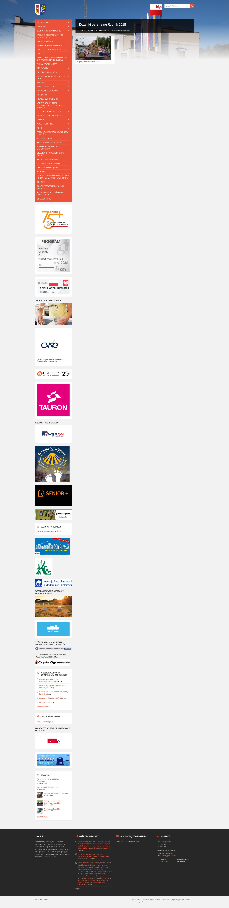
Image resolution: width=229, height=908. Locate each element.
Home (81, 30)
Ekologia (41, 82)
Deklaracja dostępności (48, 167)
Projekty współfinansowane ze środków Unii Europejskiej (52, 58)
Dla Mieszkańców (45, 41)
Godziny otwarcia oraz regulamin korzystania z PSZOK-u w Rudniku (53, 176)
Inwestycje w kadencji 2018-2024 (52, 49)
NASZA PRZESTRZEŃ (45, 124)
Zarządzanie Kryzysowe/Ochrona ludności (52, 133)
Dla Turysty (42, 68)
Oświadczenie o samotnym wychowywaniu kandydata (49, 680)
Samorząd (41, 27)
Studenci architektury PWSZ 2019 (56, 793)
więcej (77, 889)
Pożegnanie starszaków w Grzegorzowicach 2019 (53, 802)
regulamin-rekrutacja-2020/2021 (50, 698)
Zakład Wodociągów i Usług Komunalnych (50, 36)
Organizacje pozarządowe (49, 45)
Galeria (40, 120)
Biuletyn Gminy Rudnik (47, 72)
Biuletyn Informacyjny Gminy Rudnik (50, 154)
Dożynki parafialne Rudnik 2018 (96, 30)
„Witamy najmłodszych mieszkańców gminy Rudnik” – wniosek (50, 105)
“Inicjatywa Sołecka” (47, 64)
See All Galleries (43, 817)
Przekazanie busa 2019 (52, 809)
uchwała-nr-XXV (44, 702)
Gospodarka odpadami (47, 91)
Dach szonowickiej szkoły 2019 (48, 787)
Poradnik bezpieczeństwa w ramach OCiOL (50, 193)
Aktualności (43, 22)
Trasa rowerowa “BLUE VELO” (50, 142)
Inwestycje (42, 53)
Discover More (44, 199)
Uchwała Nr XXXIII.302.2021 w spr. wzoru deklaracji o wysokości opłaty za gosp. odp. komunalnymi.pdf (93, 856)
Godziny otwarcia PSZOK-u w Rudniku (50, 187)
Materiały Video (44, 138)
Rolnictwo (42, 95)
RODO (39, 128)
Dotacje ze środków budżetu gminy (51, 77)
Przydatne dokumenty (47, 99)
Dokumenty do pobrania (48, 163)
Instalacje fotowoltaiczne (50, 115)
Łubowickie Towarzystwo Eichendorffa (49, 147)
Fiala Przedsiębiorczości (49, 111)
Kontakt (41, 171)
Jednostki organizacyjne (49, 31)
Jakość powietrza (45, 86)
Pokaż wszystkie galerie (45, 722)
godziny (40, 182)
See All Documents (43, 706)
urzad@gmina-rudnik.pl (170, 856)
